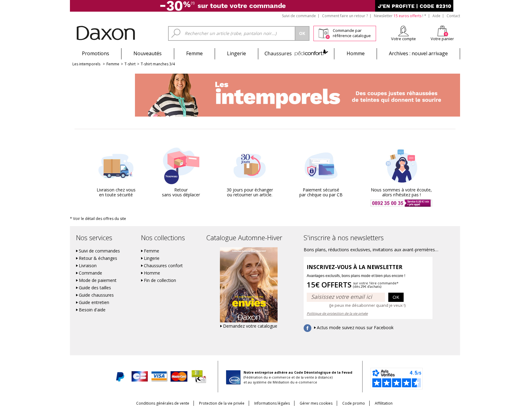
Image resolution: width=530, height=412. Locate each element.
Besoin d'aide (92, 310)
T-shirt (130, 64)
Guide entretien (94, 302)
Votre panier (442, 38)
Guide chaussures (96, 295)
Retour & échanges (98, 258)
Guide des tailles (95, 288)
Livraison (88, 266)
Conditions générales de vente (162, 403)
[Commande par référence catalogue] (324, 32)
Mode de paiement (98, 280)
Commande (90, 273)
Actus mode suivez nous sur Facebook (355, 327)
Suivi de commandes (99, 251)
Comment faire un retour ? (345, 15)
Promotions (95, 53)
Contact (453, 15)
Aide (436, 15)
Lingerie (236, 53)
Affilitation (384, 403)
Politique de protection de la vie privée (337, 313)
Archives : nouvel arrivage (418, 53)
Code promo (353, 403)
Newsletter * (400, 15)
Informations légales (272, 403)
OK (396, 297)
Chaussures (296, 53)
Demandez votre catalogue (250, 326)
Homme (356, 53)
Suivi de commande (299, 15)
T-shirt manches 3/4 (158, 64)
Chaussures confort (163, 266)
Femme (194, 53)
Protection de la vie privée (221, 403)
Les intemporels (86, 64)
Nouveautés (147, 53)
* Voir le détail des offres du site (98, 218)
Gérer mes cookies (316, 403)
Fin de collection (160, 280)
